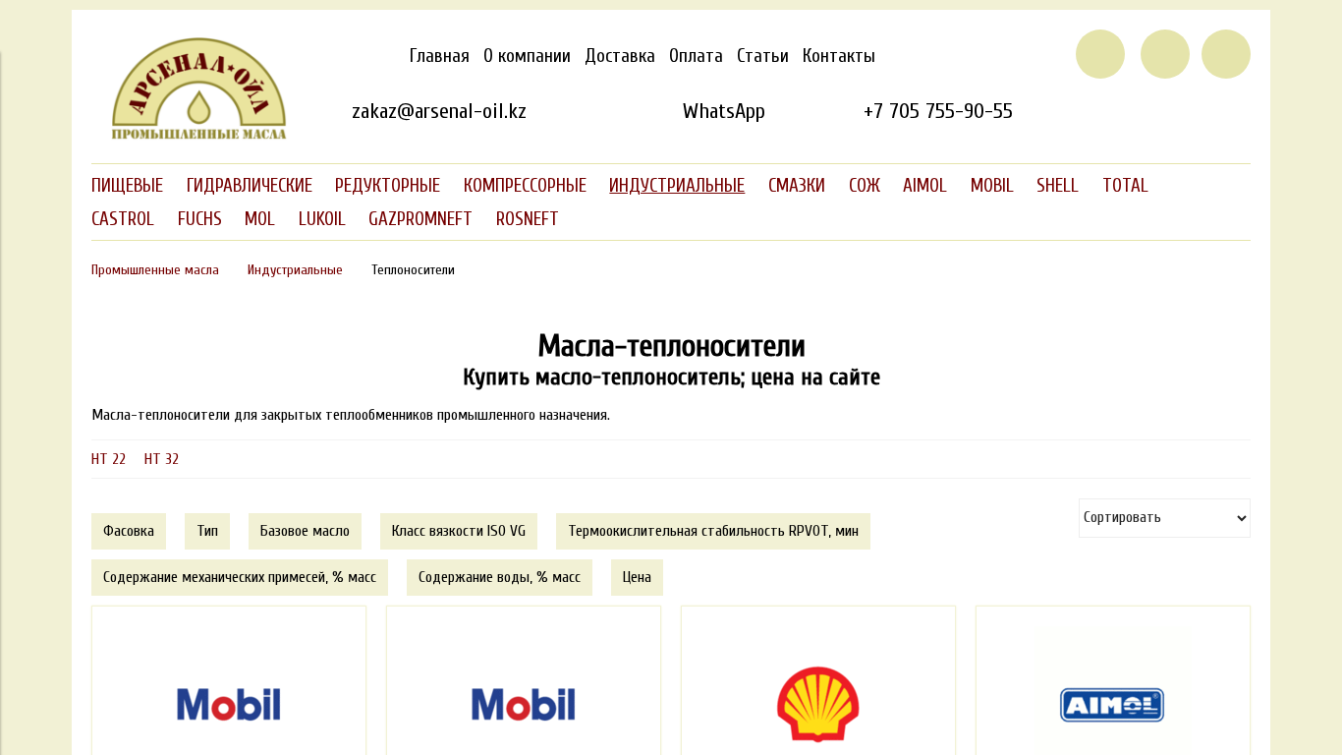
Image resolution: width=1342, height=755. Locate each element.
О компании (527, 56)
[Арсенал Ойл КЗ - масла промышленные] (189, 136)
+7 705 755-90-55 (938, 111)
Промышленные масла (155, 269)
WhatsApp (723, 111)
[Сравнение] (1165, 54)
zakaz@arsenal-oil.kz (439, 111)
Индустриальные (295, 269)
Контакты (839, 56)
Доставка (620, 56)
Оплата (696, 56)
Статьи (763, 56)
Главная (440, 56)
